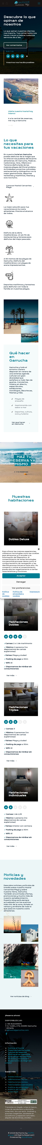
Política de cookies (17, 1089)
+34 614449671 (14, 1024)
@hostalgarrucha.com (17, 1030)
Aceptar (21, 576)
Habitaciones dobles (18, 1082)
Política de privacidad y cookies (18, 594)
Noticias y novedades (18, 1059)
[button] (39, 549)
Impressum (35, 592)
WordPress (27, 1137)
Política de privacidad (18, 1087)
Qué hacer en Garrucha (19, 1054)
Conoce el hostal (16, 1048)
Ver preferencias (21, 588)
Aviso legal (13, 1092)
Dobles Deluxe (15, 1077)
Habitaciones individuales (20, 1085)
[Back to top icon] (21, 1128)
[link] (10, 125)
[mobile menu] (39, 3)
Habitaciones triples (17, 1079)
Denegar (21, 582)
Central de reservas (17, 1052)
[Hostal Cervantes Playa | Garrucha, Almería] (22, 3)
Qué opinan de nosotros (19, 1056)
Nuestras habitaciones (19, 1050)
